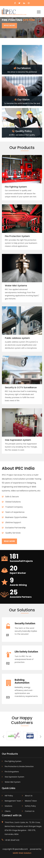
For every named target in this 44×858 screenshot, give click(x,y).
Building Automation (22, 681)
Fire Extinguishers (12, 772)
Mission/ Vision (31, 801)
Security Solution (25, 623)
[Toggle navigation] (38, 12)
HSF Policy (9, 796)
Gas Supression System (14, 777)
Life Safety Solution (26, 651)
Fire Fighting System (13, 761)
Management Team (13, 801)
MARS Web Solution (22, 853)
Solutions (8, 806)
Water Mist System (12, 782)
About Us (28, 796)
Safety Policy (30, 806)
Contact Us (29, 811)
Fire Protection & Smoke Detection (19, 766)
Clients (8, 811)
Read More (9, 25)
